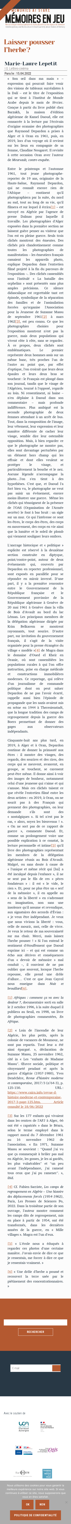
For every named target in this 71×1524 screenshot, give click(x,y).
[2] (44, 317)
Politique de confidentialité (35, 1515)
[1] (53, 207)
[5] (53, 845)
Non (42, 1504)
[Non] (66, 1502)
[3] (17, 321)
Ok (28, 1504)
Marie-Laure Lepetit (31, 63)
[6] (24, 988)
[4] (37, 650)
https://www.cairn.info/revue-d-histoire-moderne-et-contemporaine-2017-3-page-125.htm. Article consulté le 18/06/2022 (35, 1099)
